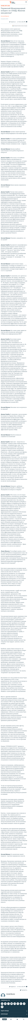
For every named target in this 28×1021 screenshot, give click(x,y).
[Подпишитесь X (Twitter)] (8, 1003)
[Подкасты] (24, 1003)
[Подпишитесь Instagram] (18, 1003)
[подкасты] (11, 1019)
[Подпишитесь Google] (2, 1003)
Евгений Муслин (5, 16)
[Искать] (24, 1019)
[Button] (12, 22)
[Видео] (17, 1019)
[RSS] (21, 1003)
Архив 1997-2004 (5, 5)
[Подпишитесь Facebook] (5, 1003)
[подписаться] (2, 1007)
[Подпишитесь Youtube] (11, 1003)
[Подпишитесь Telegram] (14, 1003)
